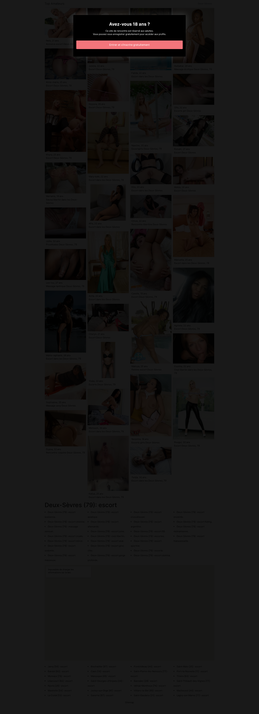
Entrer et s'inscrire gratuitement (129, 44)
